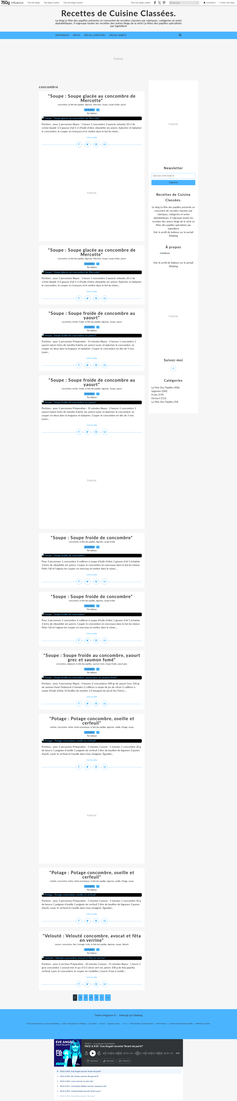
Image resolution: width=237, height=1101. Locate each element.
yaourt (123, 105)
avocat (58, 945)
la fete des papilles (76, 105)
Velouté (125, 945)
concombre (62, 105)
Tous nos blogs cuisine (140, 3)
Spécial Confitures (94, 35)
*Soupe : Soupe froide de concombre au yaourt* (91, 315)
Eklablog (138, 1015)
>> (107, 997)
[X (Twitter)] (159, 2)
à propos (125, 1061)
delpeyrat (71, 664)
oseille (117, 727)
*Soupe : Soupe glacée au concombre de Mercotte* (92, 98)
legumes (110, 727)
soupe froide (114, 105)
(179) (157, 395)
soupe (131, 727)
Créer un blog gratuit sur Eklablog (74, 1023)
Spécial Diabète (117, 35)
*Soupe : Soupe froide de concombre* (92, 538)
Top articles (93, 1023)
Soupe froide (111, 664)
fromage (80, 945)
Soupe (105, 105)
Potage (124, 727)
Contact (102, 1023)
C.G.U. (125, 1023)
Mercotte (97, 105)
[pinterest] (164, 2)
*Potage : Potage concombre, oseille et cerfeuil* (91, 721)
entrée (75, 322)
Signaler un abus (114, 1023)
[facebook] (155, 2)
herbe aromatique (81, 727)
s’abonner (94, 1061)
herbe (70, 727)
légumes (88, 105)
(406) (165, 387)
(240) (159, 391)
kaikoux (175, 232)
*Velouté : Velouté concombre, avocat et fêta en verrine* (92, 938)
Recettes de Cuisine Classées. (118, 14)
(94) (164, 402)
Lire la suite (92, 138)
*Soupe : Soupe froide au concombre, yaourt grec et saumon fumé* (91, 657)
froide (81, 322)
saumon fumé (98, 664)
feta (74, 945)
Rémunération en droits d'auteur (141, 1023)
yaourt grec (122, 664)
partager (110, 1061)
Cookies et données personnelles (181, 1023)
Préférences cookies (203, 1023)
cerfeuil (53, 727)
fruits (88, 945)
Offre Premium (161, 1023)
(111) (158, 398)
